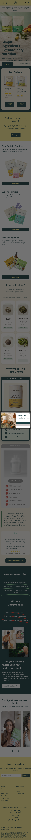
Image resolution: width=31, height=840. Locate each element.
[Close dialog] (29, 413)
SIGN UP (23, 422)
